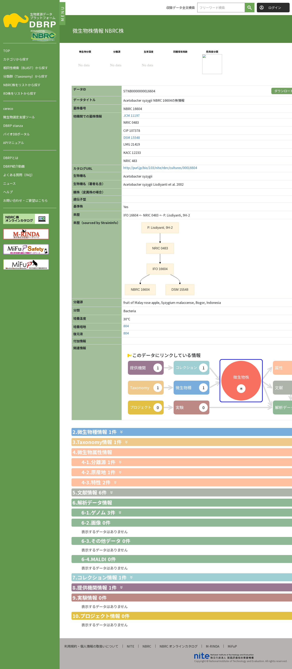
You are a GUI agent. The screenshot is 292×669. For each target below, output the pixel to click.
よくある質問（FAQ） (18, 174)
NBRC (146, 646)
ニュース (9, 183)
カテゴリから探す (16, 59)
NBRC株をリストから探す (22, 84)
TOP (6, 50)
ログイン (274, 7)
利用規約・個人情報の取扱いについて (91, 646)
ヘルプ (8, 191)
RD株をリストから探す (19, 93)
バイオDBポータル (16, 134)
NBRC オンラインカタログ (179, 646)
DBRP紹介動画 (14, 166)
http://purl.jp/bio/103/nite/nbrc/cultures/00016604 (160, 168)
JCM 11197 (131, 115)
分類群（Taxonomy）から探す (25, 76)
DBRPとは (10, 157)
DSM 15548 (131, 137)
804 (126, 326)
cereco (8, 108)
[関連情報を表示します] (121, 432)
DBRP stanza (13, 125)
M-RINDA (212, 646)
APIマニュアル (13, 142)
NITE (130, 646)
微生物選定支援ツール (19, 117)
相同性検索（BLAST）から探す (25, 67)
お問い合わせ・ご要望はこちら (25, 200)
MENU (62, 13)
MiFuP (232, 646)
